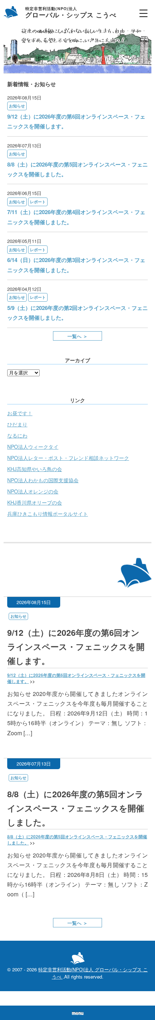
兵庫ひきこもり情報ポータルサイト (47, 513)
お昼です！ (19, 413)
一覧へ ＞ (77, 336)
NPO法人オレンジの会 (32, 491)
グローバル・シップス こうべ (70, 13)
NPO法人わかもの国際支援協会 (43, 480)
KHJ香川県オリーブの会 (34, 502)
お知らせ (17, 105)
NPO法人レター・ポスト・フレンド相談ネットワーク (68, 457)
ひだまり (17, 424)
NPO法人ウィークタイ (32, 446)
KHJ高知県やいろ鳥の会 (34, 469)
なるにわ (17, 435)
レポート (38, 201)
